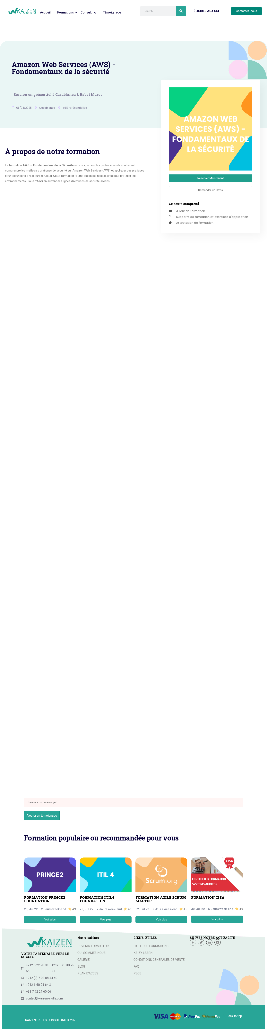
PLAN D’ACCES (87, 973)
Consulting (88, 12)
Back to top (234, 1016)
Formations (65, 12)
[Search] (181, 11)
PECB (137, 973)
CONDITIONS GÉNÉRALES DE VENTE (159, 960)
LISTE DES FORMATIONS (151, 946)
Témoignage (112, 12)
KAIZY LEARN (143, 953)
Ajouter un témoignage (42, 815)
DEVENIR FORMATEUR (93, 946)
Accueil (45, 12)
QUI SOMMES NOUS (91, 953)
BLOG (81, 966)
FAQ (136, 966)
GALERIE (83, 960)
